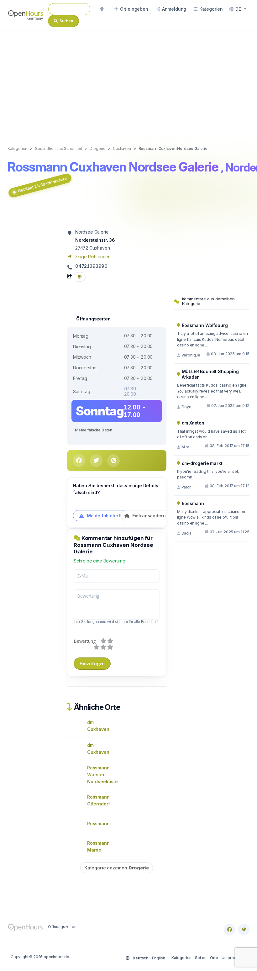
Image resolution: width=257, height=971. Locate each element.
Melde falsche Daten (93, 430)
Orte (214, 957)
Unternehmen (234, 957)
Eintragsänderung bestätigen (163, 515)
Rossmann (98, 823)
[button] (237, 9)
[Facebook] (229, 929)
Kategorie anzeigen (116, 867)
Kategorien (181, 957)
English (158, 958)
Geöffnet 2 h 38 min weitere (42, 184)
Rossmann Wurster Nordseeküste (102, 774)
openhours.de (56, 956)
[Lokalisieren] (102, 9)
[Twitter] (243, 929)
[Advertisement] (128, 81)
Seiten (201, 957)
